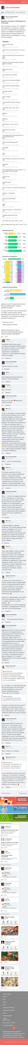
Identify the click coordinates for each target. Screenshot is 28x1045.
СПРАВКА (5, 1018)
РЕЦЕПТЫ (5, 996)
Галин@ (8, 385)
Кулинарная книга (10, 12)
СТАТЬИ (4, 1002)
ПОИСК (4, 1004)
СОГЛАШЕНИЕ (6, 1025)
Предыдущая (6, 793)
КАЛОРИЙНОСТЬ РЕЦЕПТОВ (9, 1010)
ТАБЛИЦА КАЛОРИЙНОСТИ (8, 1007)
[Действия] (25, 341)
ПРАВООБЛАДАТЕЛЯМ (7, 1015)
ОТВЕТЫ (4, 1013)
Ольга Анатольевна (13, 7)
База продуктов (20, 12)
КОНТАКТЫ (13, 1022)
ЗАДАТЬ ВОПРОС (6, 1022)
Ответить (7, 358)
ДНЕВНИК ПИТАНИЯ (7, 994)
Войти (24, 2)
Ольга (7, 372)
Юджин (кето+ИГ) (10, 576)
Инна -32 (8, 408)
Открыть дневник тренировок (10, 334)
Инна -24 (5, 461)
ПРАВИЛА (11, 1025)
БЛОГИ (4, 999)
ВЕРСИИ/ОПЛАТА (6, 1020)
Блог (2, 12)
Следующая (22, 793)
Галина (8, 339)
